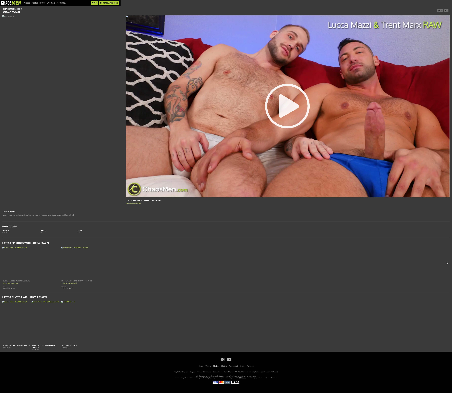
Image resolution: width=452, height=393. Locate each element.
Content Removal (271, 378)
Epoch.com (186, 378)
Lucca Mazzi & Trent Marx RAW (143, 201)
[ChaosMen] (11, 3)
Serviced (63, 286)
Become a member (109, 3)
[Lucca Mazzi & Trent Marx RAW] (31, 263)
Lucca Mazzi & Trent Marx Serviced (77, 281)
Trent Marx (129, 203)
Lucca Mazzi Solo (69, 345)
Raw (4, 286)
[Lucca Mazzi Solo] (75, 322)
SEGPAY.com (242, 378)
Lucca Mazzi (137, 203)
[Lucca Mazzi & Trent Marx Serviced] (89, 263)
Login (94, 3)
